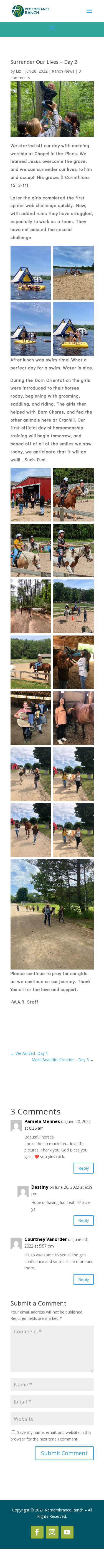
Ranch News (63, 71)
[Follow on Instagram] (52, 1532)
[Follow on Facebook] (37, 1532)
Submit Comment (64, 1453)
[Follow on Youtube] (67, 1532)
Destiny (39, 1187)
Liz (18, 71)
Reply (83, 1168)
